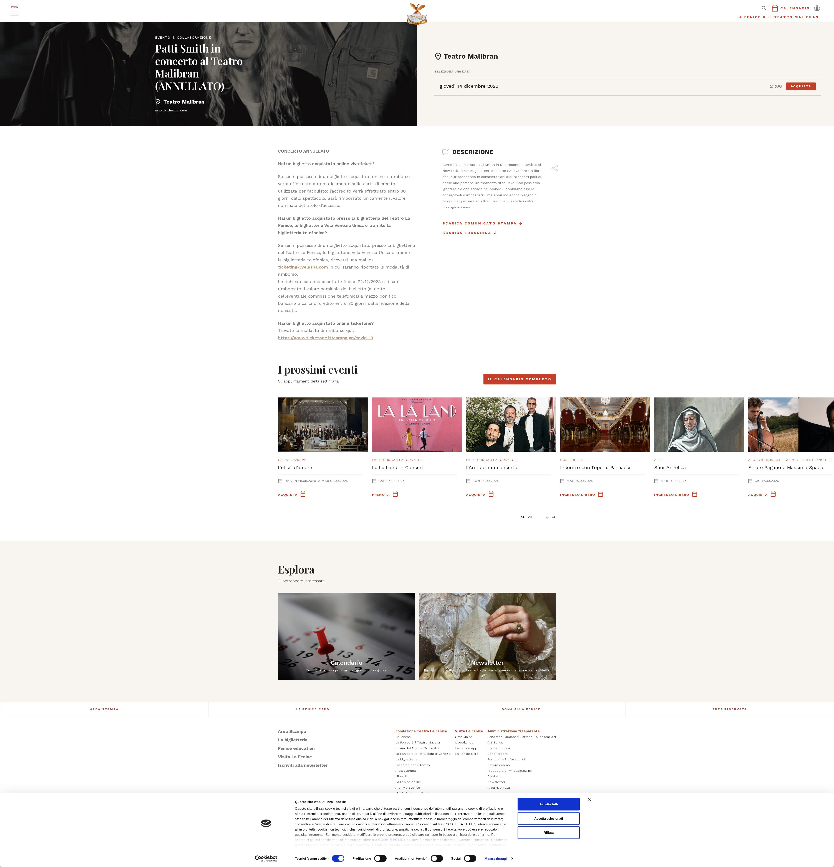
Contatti (494, 776)
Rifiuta (549, 832)
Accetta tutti (548, 804)
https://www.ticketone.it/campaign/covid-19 (325, 337)
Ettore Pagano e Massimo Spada (785, 467)
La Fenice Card (312, 709)
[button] (547, 517)
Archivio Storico (407, 787)
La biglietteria (293, 739)
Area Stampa (104, 709)
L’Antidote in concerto (491, 467)
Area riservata (729, 709)
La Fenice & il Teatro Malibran (418, 742)
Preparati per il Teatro (412, 765)
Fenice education (296, 748)
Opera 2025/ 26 (292, 460)
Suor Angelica (670, 467)
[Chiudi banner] (589, 799)
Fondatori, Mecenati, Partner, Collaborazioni (522, 736)
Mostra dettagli (496, 858)
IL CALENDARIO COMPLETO (519, 379)
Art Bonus (495, 742)
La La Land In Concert (398, 467)
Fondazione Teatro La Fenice (421, 731)
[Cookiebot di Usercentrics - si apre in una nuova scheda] (266, 858)
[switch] (380, 858)
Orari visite (463, 736)
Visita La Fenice (295, 756)
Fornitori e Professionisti (507, 759)
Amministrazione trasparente (514, 731)
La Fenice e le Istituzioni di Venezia (423, 753)
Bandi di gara (498, 753)
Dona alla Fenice (521, 709)
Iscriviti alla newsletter (303, 765)
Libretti (401, 776)
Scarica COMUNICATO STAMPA (479, 223)
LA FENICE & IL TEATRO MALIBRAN (777, 17)
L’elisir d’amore (295, 467)
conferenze (571, 460)
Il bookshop (464, 742)
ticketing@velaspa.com (303, 267)
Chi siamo (403, 736)
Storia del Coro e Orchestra (417, 748)
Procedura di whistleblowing (510, 770)
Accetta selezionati (548, 818)
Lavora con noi (499, 765)
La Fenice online (408, 782)
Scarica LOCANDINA (466, 233)
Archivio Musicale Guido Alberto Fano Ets (790, 460)
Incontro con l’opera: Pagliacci (595, 467)
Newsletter (496, 782)
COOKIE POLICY (392, 840)
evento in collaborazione (183, 37)
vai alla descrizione (171, 110)
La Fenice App (466, 748)
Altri (659, 460)
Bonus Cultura (499, 748)
